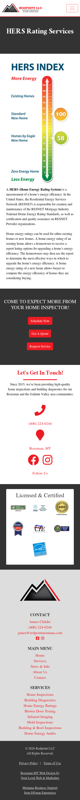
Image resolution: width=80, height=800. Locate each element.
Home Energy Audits (40, 733)
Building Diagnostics (40, 699)
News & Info (40, 666)
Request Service (40, 346)
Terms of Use (52, 763)
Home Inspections (40, 694)
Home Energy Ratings (40, 705)
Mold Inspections (40, 722)
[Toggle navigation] (72, 8)
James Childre (40, 621)
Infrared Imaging (40, 716)
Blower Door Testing (40, 711)
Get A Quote (40, 333)
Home (40, 655)
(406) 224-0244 (40, 627)
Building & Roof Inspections (40, 727)
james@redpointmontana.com (40, 632)
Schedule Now (40, 321)
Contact (40, 677)
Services (40, 660)
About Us (40, 671)
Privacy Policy (28, 763)
